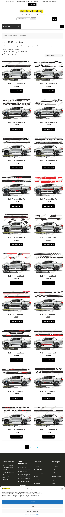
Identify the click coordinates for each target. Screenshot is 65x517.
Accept (32, 502)
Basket (54, 483)
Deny (32, 506)
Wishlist (38, 480)
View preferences (32, 511)
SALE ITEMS (39, 469)
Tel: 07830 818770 (8, 465)
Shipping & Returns (57, 476)
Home (6, 35)
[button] (62, 489)
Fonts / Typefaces (25, 478)
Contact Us (23, 468)
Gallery (38, 483)
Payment (54, 480)
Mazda (10, 35)
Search (33, 18)
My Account (32, 4)
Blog (37, 476)
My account (55, 466)
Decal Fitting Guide (25, 475)
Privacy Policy (28, 514)
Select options (16, 91)
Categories (8, 27)
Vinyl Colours (39, 473)
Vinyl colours (23, 471)
